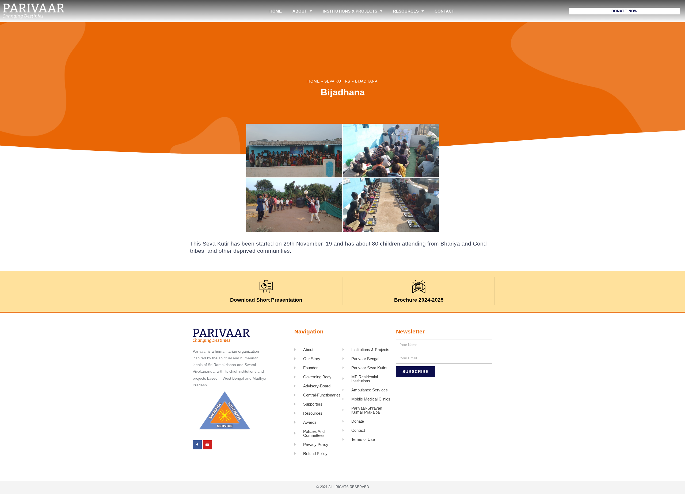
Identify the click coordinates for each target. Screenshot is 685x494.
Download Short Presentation (266, 300)
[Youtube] (207, 444)
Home (275, 11)
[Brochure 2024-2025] (418, 286)
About (299, 11)
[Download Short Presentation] (266, 286)
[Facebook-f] (197, 444)
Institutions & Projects (350, 11)
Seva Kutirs (337, 81)
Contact (444, 11)
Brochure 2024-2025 (419, 300)
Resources (406, 11)
